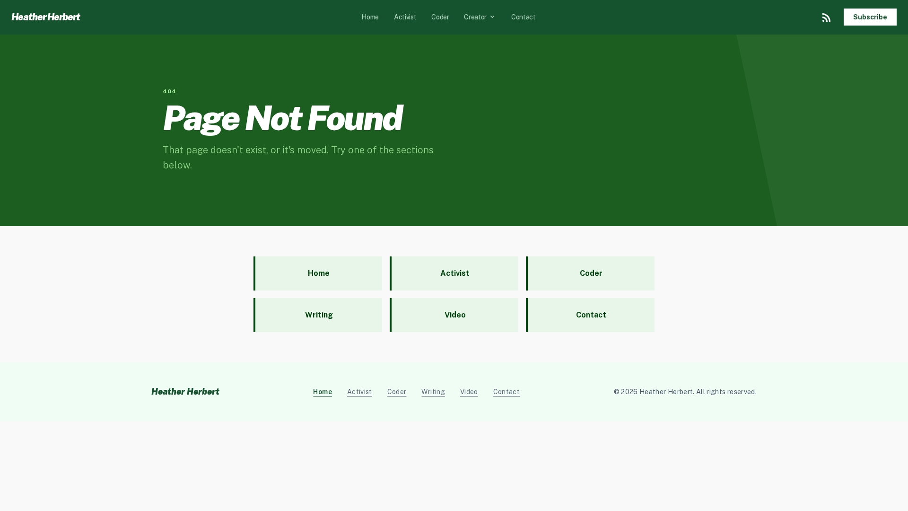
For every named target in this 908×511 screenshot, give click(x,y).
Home (370, 17)
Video (469, 392)
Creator (480, 17)
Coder (440, 17)
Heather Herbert (45, 17)
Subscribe (870, 17)
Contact (523, 17)
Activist (405, 17)
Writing (433, 392)
